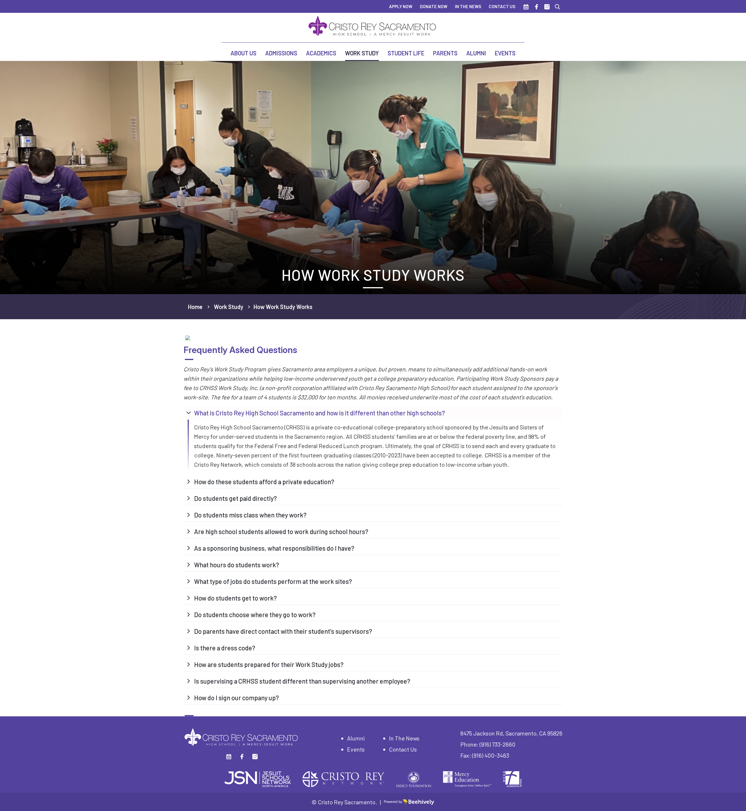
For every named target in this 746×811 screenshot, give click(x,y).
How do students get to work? (235, 598)
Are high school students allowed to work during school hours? (281, 531)
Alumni (476, 53)
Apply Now (400, 6)
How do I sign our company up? (236, 697)
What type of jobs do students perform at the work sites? (273, 581)
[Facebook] (536, 6)
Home (195, 306)
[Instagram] (547, 6)
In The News (468, 6)
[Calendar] (526, 6)
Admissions (281, 53)
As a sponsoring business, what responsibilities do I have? (274, 548)
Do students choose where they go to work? (255, 614)
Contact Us (502, 6)
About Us (243, 53)
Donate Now (433, 6)
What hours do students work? (236, 564)
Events (505, 53)
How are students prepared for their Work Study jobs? (269, 664)
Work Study (362, 53)
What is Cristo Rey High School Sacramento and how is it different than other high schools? (319, 413)
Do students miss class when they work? (250, 515)
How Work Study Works (283, 306)
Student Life (406, 53)
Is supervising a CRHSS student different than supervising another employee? (302, 681)
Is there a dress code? (224, 648)
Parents (445, 53)
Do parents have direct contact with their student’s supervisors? (283, 631)
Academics (321, 53)
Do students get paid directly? (235, 498)
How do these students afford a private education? (264, 481)
